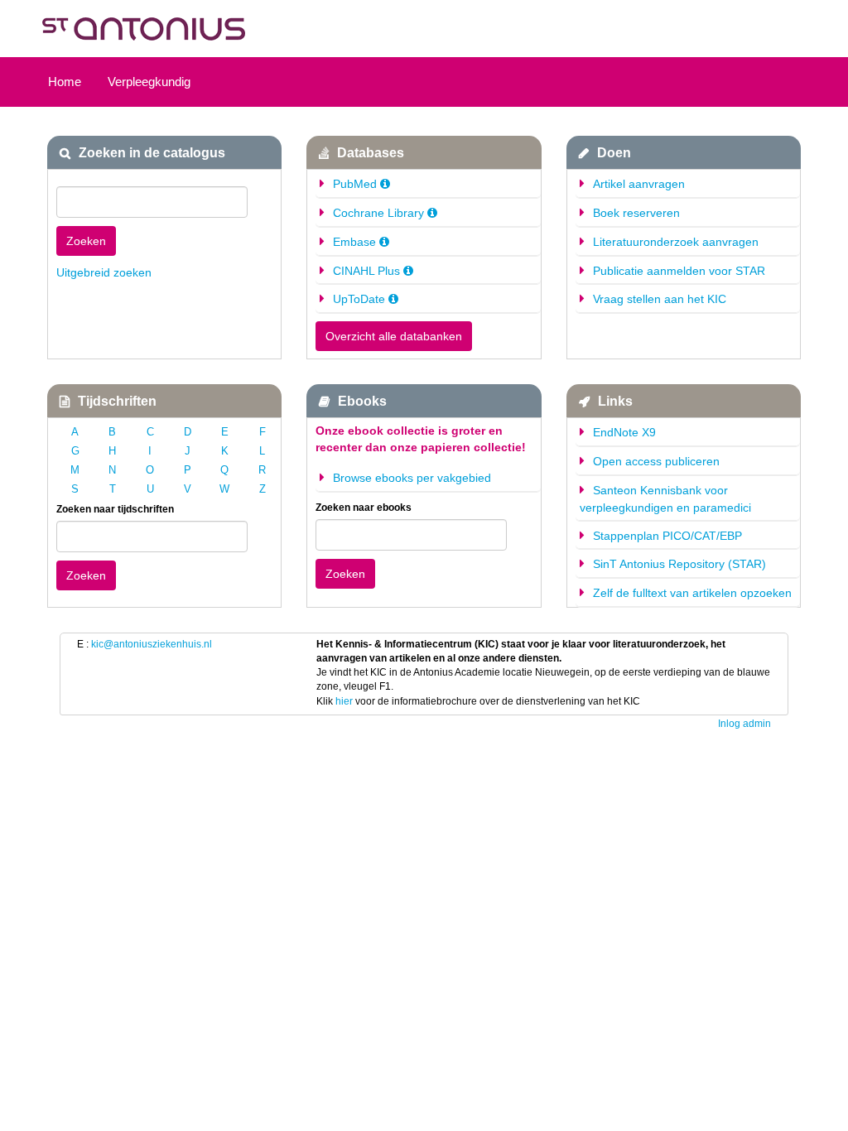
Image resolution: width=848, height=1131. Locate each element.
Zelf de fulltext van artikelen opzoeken (692, 592)
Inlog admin (744, 723)
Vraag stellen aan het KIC (659, 299)
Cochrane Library (380, 212)
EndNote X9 (624, 432)
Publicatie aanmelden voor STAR (679, 270)
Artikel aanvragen (639, 183)
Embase (356, 241)
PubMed (356, 183)
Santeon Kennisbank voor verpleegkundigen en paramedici (665, 499)
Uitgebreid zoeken (104, 272)
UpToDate (360, 299)
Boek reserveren (636, 212)
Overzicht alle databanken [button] (393, 336)
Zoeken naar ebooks (364, 507)
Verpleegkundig (149, 82)
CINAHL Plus (368, 270)
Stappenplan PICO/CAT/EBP (667, 535)
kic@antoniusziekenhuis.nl (151, 644)
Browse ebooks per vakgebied (412, 477)
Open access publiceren (656, 461)
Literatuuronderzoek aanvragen (676, 241)
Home (64, 82)
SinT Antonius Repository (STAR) (679, 563)
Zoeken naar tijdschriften (115, 509)
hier (344, 701)
